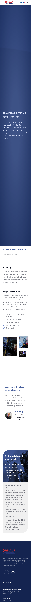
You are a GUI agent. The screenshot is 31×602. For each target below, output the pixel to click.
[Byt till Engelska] (24, 2)
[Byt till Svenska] (20, 2)
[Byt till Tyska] (27, 2)
